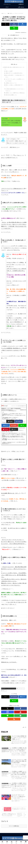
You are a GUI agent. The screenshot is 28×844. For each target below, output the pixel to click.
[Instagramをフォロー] (7, 712)
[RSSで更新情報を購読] (14, 719)
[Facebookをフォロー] (20, 708)
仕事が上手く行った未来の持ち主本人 (13, 73)
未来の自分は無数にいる (10, 94)
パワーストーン (21, 688)
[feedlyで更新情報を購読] (20, 715)
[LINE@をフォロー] (7, 715)
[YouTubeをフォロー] (20, 712)
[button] (25, 436)
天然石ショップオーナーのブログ (9, 688)
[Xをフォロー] (7, 708)
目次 (12, 64)
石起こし (9, 155)
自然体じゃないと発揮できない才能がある (14, 92)
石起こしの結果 (8, 71)
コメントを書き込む (14, 826)
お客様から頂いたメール (10, 83)
